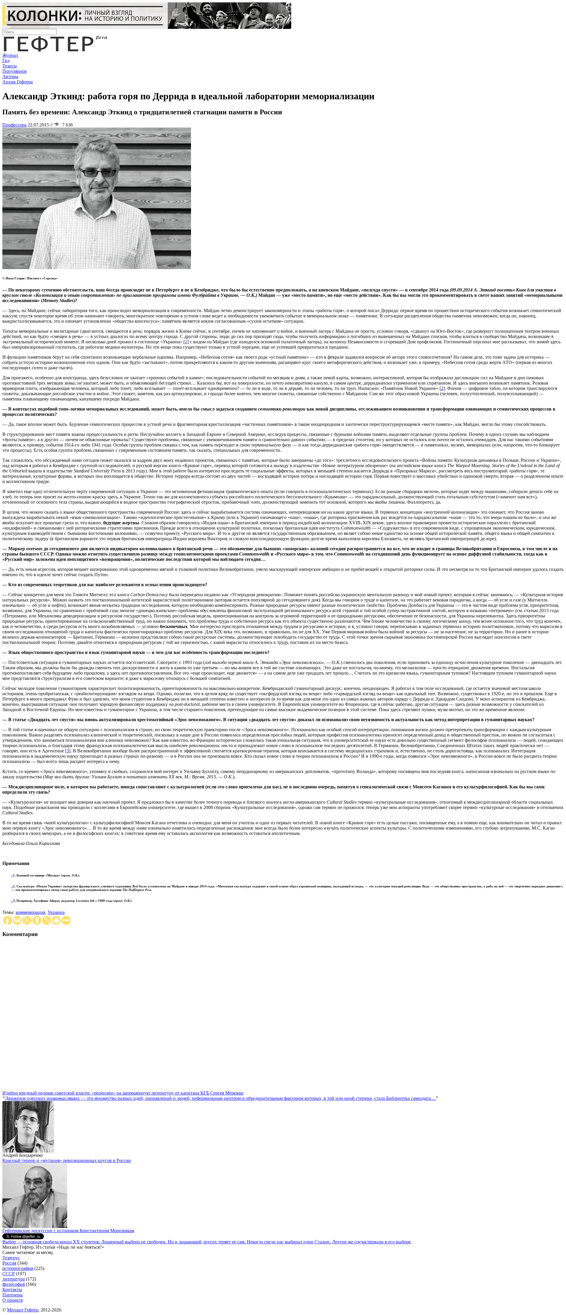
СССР (8, 1273)
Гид (6, 60)
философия (13, 1284)
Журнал (10, 55)
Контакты (12, 1289)
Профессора (14, 124)
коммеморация (30, 912)
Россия (9, 1262)
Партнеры (12, 1294)
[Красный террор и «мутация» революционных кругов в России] (34, 1226)
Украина (56, 912)
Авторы (10, 76)
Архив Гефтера (17, 81)
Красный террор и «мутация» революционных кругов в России (66, 1160)
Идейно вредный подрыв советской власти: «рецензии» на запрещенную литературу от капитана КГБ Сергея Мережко (122, 1092)
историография (17, 1268)
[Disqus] (283, 1016)
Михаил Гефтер (22, 1309)
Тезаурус (11, 1257)
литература (13, 1278)
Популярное (14, 71)
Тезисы (9, 65)
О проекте (12, 1300)
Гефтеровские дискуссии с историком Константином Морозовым (68, 1230)
